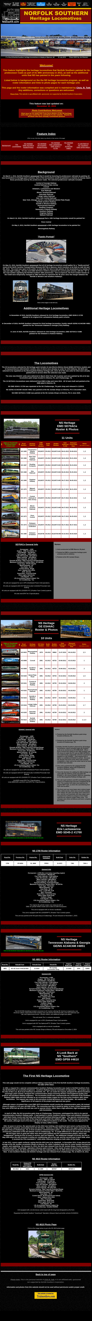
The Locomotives (16, 145)
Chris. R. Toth (83, 88)
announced (35, 176)
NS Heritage (55, 145)
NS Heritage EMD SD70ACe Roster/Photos (28, 145)
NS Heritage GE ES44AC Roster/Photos (42, 145)
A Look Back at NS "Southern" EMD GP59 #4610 (83, 145)
